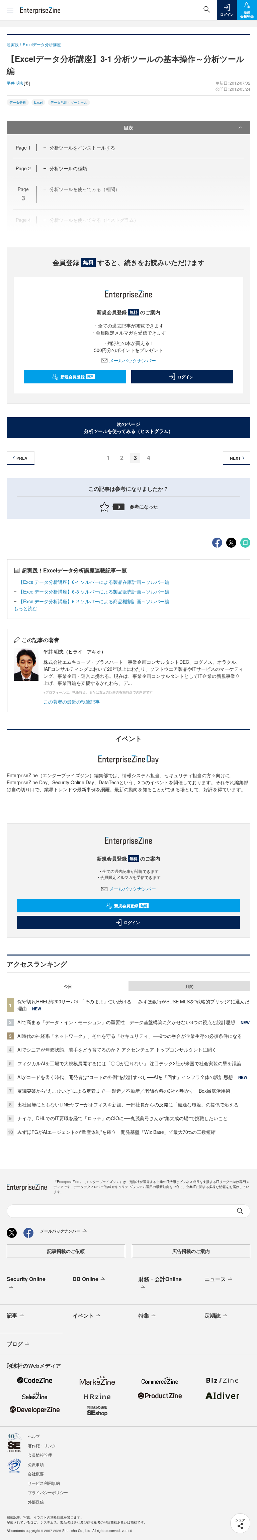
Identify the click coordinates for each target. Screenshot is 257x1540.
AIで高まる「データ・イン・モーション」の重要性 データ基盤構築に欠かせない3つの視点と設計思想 (126, 1022)
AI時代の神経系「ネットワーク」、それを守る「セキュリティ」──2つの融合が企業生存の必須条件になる (129, 1035)
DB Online (85, 1279)
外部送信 (36, 1502)
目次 (128, 127)
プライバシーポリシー (48, 1492)
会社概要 (36, 1473)
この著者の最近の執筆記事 (72, 701)
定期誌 (212, 1315)
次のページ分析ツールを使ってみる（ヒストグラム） (128, 427)
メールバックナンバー (132, 360)
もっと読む (25, 608)
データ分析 (17, 102)
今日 (68, 986)
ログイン (185, 377)
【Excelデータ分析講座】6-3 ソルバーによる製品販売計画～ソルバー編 (93, 591)
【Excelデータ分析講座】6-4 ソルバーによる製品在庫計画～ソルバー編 (93, 581)
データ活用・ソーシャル (69, 102)
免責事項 (36, 1464)
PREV (21, 458)
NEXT (235, 458)
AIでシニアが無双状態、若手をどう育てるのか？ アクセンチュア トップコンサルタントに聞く (117, 1049)
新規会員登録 (77, 377)
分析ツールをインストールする (82, 147)
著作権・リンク (42, 1445)
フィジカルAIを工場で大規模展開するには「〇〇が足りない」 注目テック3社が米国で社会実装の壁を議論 (129, 1063)
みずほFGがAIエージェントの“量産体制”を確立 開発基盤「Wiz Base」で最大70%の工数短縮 (116, 1131)
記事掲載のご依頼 (66, 1251)
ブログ (15, 1344)
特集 (144, 1315)
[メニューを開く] (10, 10)
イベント (83, 1315)
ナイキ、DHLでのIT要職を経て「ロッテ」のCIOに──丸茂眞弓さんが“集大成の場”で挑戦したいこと (122, 1118)
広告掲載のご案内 (191, 1251)
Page (23, 147)
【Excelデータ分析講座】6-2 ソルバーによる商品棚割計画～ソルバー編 (93, 601)
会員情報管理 (40, 1455)
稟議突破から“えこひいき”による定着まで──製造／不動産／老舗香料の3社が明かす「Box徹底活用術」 (126, 1090)
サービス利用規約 (44, 1483)
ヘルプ (34, 1436)
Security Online (26, 1279)
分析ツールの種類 (68, 168)
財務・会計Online (160, 1279)
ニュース (215, 1279)
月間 (189, 986)
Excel (38, 102)
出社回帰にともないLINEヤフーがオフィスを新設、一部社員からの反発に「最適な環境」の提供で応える (128, 1104)
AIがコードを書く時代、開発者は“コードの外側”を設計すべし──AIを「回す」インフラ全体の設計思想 (125, 1077)
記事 (12, 1315)
